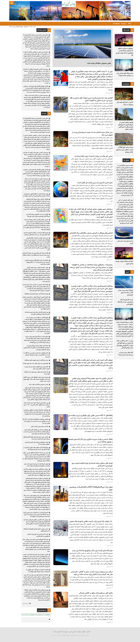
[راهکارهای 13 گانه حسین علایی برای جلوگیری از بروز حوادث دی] (60, 429)
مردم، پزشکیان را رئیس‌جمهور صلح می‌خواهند (36, 360)
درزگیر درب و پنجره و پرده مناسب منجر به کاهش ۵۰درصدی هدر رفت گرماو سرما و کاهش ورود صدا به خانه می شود (92, 573)
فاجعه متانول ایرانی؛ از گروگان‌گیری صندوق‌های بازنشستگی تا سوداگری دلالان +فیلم (125, 126)
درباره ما (123, 23)
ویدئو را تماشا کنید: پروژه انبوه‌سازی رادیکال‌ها (36, 294)
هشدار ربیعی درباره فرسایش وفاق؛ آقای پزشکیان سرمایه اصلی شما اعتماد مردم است (36, 438)
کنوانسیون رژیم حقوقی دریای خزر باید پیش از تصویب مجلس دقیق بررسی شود (37, 368)
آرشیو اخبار (25, 603)
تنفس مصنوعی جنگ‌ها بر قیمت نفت (99, 63)
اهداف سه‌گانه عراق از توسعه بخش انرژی (124, 262)
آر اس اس (72, 631)
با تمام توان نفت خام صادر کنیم (125, 242)
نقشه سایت (81, 631)
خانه (129, 23)
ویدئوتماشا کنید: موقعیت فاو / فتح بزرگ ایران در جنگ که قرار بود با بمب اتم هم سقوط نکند (36, 448)
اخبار (88, 631)
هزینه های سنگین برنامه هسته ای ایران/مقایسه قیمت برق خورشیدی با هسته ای (92, 464)
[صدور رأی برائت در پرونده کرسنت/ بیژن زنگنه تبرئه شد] (60, 170)
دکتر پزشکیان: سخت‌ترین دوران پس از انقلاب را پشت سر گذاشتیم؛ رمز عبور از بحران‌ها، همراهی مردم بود (37, 355)
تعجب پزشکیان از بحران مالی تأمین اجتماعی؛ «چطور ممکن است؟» (37, 443)
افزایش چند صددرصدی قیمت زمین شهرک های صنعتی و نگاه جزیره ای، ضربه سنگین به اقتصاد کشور (91, 99)
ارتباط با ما (116, 23)
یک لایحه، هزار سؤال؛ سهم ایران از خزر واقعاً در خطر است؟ (37, 373)
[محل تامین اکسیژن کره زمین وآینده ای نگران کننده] (60, 196)
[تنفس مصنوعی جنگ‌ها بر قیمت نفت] (82, 44)
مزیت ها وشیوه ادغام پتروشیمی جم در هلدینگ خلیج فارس (125, 302)
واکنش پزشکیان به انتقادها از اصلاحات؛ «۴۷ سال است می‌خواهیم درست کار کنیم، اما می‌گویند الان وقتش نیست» (36, 421)
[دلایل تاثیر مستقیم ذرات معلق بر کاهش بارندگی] (60, 607)
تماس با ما (57, 631)
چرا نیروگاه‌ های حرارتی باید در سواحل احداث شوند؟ (125, 74)
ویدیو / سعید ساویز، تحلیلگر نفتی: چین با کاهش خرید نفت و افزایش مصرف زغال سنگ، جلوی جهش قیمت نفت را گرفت (36, 379)
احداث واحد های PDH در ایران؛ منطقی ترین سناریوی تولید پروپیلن (124, 149)
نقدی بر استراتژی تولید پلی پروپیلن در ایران (125, 103)
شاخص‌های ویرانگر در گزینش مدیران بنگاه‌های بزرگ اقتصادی (91, 233)
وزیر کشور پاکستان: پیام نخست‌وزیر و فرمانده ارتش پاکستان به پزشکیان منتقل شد (37, 313)
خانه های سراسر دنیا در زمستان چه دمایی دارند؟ (125, 353)
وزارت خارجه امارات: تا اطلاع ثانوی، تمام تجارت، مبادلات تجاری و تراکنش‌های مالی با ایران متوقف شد (36, 195)
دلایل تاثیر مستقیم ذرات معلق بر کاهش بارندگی (96, 593)
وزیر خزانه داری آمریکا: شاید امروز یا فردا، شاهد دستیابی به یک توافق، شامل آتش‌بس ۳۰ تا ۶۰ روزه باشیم (37, 405)
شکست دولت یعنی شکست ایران (39, 426)
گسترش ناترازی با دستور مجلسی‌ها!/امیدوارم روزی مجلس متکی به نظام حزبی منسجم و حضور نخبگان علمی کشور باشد (91, 380)
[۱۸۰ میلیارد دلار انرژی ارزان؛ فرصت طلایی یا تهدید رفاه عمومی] (60, 535)
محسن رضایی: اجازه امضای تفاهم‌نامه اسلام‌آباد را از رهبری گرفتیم (36, 530)
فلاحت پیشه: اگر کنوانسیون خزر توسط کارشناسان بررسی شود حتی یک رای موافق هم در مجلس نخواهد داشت (36, 255)
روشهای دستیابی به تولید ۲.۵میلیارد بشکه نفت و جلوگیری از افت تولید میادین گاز (124, 52)
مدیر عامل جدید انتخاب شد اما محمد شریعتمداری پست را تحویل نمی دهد (92, 133)
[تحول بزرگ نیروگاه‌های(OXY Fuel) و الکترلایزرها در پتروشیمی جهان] (60, 501)
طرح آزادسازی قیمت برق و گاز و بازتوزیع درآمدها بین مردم (92, 550)
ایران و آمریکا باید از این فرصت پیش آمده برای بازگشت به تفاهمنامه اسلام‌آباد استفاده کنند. (37, 465)
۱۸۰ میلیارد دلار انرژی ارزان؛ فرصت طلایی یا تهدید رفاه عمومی (91, 521)
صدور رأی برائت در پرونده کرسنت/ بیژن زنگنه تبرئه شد (93, 156)
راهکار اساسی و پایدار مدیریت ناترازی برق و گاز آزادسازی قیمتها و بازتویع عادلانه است (90, 440)
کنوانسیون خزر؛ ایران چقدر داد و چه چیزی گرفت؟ (35, 363)
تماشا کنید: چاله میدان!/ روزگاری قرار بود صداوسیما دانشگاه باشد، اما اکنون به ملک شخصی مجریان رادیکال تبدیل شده (37, 348)
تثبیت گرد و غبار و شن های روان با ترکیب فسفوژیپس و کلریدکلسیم (38, 535)
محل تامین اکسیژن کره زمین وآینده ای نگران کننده (95, 182)
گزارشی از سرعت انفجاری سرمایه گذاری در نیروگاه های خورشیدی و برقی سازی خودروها (38, 215)
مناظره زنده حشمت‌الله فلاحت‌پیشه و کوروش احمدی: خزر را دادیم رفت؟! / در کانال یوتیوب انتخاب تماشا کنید (37, 262)
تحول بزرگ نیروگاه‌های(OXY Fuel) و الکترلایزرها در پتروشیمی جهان (91, 488)
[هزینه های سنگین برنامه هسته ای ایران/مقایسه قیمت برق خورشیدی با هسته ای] (60, 477)
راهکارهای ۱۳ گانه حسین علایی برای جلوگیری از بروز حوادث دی (90, 415)
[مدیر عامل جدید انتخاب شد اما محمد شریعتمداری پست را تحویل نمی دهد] (60, 146)
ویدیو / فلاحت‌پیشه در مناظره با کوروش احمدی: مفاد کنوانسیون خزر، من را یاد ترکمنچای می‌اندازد (36, 234)
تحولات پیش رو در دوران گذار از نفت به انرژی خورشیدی (125, 292)
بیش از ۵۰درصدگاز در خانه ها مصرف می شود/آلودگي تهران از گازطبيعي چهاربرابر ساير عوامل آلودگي (124, 344)
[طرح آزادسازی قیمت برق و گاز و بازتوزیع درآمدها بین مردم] (60, 564)
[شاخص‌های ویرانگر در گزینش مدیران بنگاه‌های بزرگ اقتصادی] (60, 247)
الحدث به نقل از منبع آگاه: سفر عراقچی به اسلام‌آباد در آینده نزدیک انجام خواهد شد (38, 571)
